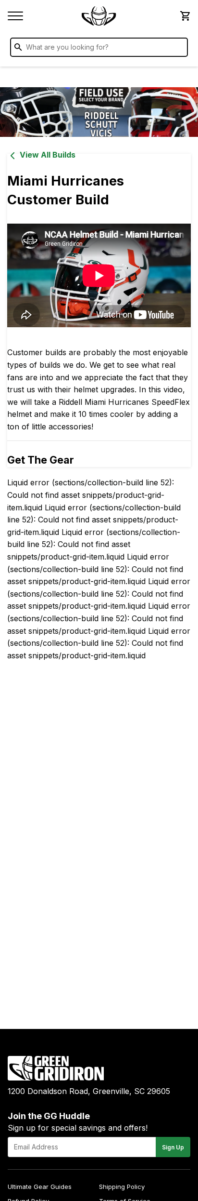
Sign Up (173, 1147)
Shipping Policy (122, 1186)
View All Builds (47, 155)
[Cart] (184, 16)
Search (178, 49)
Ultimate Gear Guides (40, 1186)
